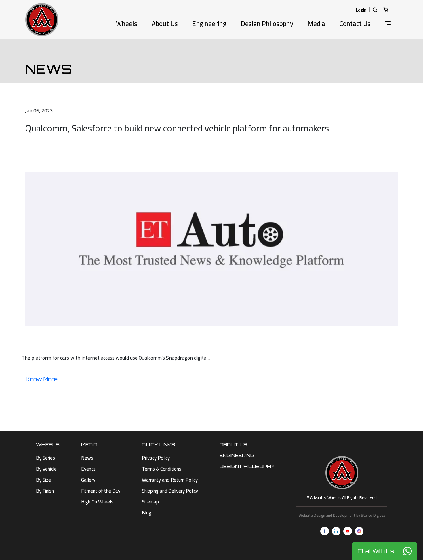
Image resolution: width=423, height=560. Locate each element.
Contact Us (355, 24)
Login (361, 9)
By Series (45, 458)
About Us (165, 24)
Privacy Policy (156, 458)
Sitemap (150, 501)
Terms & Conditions (161, 468)
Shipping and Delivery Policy (170, 490)
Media (316, 24)
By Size (43, 479)
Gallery (88, 479)
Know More (42, 379)
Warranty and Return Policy (170, 479)
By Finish (45, 490)
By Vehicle (46, 468)
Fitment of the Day (100, 490)
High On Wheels (97, 501)
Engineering (209, 24)
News (87, 458)
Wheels (126, 24)
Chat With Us (376, 551)
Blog (146, 512)
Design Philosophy (267, 24)
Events (88, 468)
